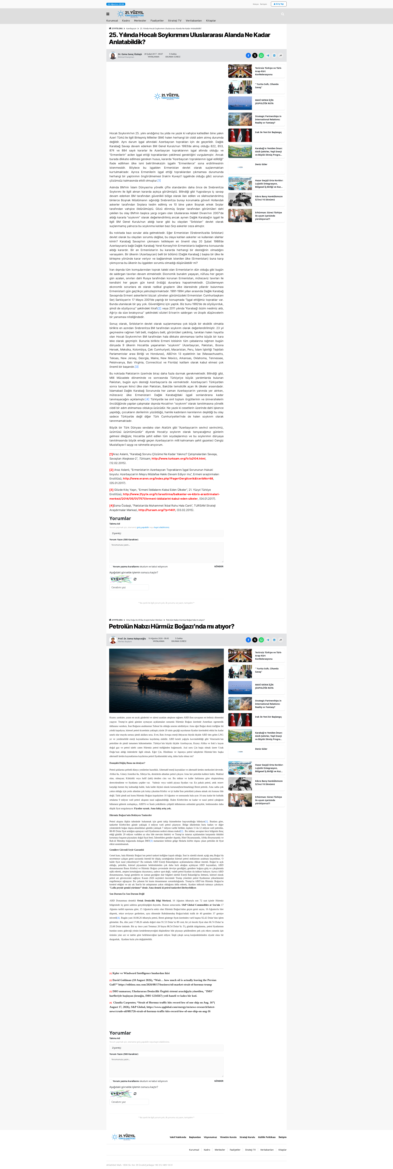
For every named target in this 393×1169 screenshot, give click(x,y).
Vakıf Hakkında (178, 1137)
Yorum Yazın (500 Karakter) (123, 539)
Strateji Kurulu (247, 1137)
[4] (147, 399)
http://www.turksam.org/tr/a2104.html (178, 458)
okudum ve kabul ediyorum (140, 566)
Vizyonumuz (210, 1137)
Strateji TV (174, 21)
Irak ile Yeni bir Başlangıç (268, 132)
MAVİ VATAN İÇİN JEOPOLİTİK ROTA (264, 102)
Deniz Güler (261, 164)
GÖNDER (218, 566)
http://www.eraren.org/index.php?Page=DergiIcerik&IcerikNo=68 (168, 478)
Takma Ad (114, 523)
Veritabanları (194, 21)
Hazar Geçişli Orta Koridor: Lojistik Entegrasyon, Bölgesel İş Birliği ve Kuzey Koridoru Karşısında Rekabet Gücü (269, 183)
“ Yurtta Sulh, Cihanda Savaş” (266, 86)
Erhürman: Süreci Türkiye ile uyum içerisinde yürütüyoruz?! (268, 215)
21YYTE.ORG (117, 28)
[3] (137, 366)
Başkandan (195, 1137)
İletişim (263, 4)
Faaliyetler (157, 21)
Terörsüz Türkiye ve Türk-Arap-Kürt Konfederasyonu (268, 71)
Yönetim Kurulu (228, 1137)
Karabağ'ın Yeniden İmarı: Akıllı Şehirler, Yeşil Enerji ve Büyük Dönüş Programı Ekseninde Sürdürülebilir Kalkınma (269, 151)
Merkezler (140, 21)
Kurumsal (112, 21)
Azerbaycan (131, 28)
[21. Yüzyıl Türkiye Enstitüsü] (123, 1136)
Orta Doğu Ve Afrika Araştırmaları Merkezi (144, 620)
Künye (256, 4)
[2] (159, 308)
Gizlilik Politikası (267, 1137)
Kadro (126, 21)
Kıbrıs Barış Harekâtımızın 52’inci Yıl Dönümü (269, 198)
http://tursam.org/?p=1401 (156, 510)
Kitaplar (211, 21)
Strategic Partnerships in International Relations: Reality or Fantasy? (268, 119)
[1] (159, 180)
